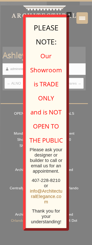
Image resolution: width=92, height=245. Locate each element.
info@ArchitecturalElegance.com (46, 196)
